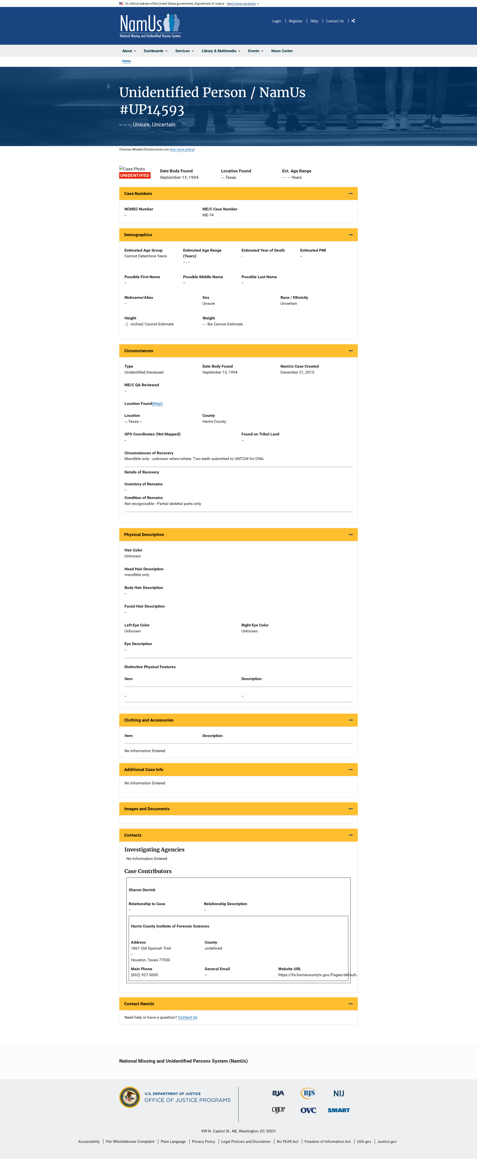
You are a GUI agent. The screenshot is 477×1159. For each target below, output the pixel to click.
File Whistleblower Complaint (130, 1141)
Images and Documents (147, 808)
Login (276, 21)
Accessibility (89, 1141)
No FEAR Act (287, 1141)
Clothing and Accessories (149, 720)
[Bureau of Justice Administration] (278, 1091)
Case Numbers (138, 193)
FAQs (314, 21)
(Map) (157, 403)
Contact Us (335, 21)
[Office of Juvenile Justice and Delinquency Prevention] (278, 1111)
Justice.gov (387, 1141)
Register (295, 21)
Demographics (138, 234)
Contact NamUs (139, 1003)
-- (125, 696)
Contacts (133, 835)
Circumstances (138, 350)
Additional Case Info (143, 769)
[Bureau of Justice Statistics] (309, 1097)
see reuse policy (182, 149)
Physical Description (144, 534)
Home (126, 61)
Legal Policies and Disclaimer (246, 1141)
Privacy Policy (203, 1141)
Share (355, 21)
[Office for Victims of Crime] (309, 1110)
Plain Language (173, 1141)
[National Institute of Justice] (339, 1091)
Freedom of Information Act (328, 1141)
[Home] (150, 25)
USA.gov (364, 1141)
